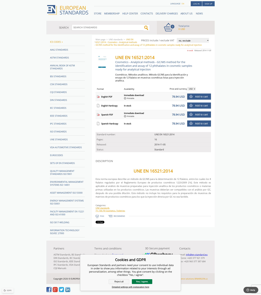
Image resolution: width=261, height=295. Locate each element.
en (183, 3)
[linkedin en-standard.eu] (67, 291)
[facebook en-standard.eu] (49, 291)
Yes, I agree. (142, 281)
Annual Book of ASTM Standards (62, 67)
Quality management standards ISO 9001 (62, 173)
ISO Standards (58, 131)
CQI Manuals (60, 268)
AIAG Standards (59, 49)
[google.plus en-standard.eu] (55, 291)
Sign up (208, 3)
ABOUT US (187, 13)
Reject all (119, 281)
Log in (196, 3)
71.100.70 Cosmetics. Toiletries (110, 210)
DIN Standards (58, 100)
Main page (100, 39)
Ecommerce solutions (184, 278)
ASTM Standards (59, 57)
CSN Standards (58, 84)
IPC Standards (58, 123)
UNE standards (116, 39)
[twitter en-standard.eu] (61, 291)
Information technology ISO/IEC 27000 (64, 232)
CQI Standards (58, 92)
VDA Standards (77, 264)
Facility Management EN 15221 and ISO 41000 (67, 213)
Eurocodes (56, 155)
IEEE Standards (58, 115)
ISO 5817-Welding (59, 222)
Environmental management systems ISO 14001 (66, 183)
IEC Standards (58, 107)
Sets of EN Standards (62, 163)
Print (102, 216)
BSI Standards (58, 76)
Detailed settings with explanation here (130, 287)
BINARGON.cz (201, 278)
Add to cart (201, 96)
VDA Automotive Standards (66, 147)
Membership (112, 13)
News (199, 13)
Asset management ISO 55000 (66, 192)
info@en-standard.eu (197, 254)
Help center (130, 13)
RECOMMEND (119, 216)
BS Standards (78, 254)
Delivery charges (167, 13)
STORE (97, 13)
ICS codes (55, 41)
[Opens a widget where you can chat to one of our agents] (250, 290)
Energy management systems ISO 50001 (67, 202)
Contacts (147, 13)
